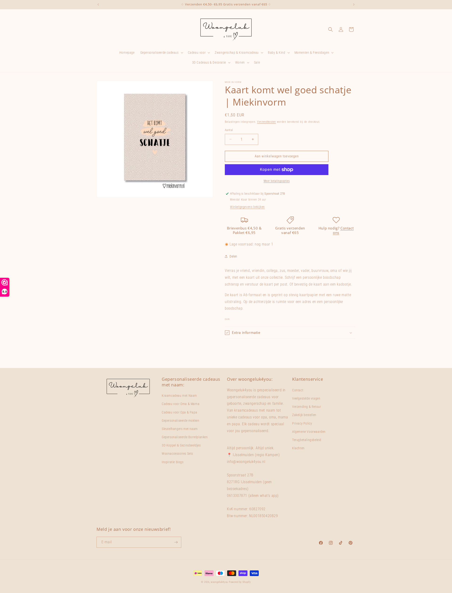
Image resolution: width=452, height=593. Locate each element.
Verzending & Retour (306, 407)
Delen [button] (233, 256)
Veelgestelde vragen (306, 398)
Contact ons (343, 230)
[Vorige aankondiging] (98, 4)
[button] (161, 52)
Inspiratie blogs (173, 462)
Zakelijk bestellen (304, 415)
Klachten (298, 448)
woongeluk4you (219, 582)
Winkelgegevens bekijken (247, 207)
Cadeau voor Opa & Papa (179, 412)
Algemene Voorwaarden (309, 432)
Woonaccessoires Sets (177, 453)
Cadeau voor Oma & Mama (180, 404)
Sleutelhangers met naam (180, 429)
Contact (297, 390)
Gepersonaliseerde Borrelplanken (185, 437)
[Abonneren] (176, 542)
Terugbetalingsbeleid (306, 440)
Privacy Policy (302, 423)
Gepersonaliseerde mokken (180, 420)
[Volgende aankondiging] (354, 4)
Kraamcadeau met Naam (179, 395)
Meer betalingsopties (277, 181)
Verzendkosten (266, 121)
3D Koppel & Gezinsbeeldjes (181, 445)
